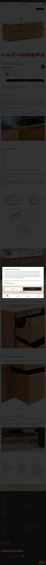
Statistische (38, 296)
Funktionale (28, 296)
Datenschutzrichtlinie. (20, 277)
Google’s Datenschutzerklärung (9, 283)
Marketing (17, 296)
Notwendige (7, 296)
